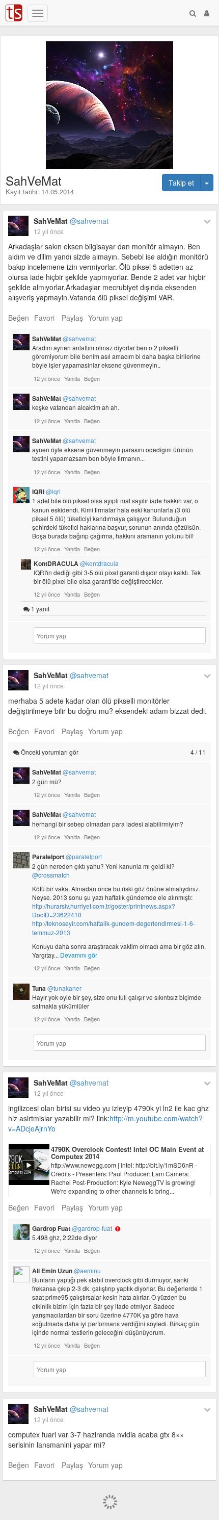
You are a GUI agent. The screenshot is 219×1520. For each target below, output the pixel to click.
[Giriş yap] (207, 12)
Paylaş (72, 318)
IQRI (46, 491)
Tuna (56, 988)
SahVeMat (71, 221)
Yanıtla (72, 378)
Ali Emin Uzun (66, 1270)
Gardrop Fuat (72, 1228)
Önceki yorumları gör (112, 752)
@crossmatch (51, 874)
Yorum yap (105, 318)
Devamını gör (78, 954)
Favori (44, 318)
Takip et (181, 182)
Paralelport (67, 856)
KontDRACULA (76, 563)
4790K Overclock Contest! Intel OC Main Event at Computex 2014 (127, 1152)
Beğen (18, 318)
